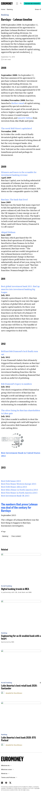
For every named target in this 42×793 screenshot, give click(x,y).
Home (3, 9)
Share (37, 9)
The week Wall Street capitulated (16, 128)
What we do (5, 765)
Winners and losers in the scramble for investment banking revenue (18, 173)
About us (4, 773)
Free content (16, 536)
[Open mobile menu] (17, 4)
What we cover (6, 769)
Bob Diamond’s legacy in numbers (16, 383)
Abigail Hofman (8, 232)
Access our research (32, 3)
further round (18, 103)
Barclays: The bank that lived (14, 199)
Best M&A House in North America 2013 (19, 489)
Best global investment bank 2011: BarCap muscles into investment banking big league (20, 289)
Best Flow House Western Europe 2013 (18, 483)
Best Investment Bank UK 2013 (15, 495)
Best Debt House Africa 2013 (14, 486)
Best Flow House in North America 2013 (19, 492)
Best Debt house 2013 (11, 481)
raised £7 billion (25, 117)
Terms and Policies (8, 777)
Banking (10, 9)
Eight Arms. (26, 790)
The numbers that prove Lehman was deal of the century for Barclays (19, 507)
